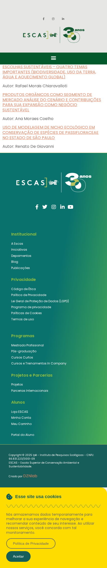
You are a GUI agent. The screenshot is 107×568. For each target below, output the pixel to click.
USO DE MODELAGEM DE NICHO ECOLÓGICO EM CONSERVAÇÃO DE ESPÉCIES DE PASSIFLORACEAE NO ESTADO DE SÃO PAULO (50, 132)
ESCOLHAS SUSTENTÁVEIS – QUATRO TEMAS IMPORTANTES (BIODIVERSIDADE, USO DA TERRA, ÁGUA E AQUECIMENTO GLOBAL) (49, 72)
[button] (54, 58)
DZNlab (30, 476)
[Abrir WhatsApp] (94, 555)
